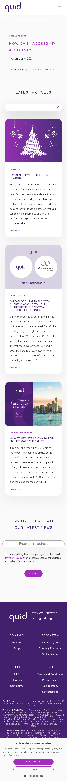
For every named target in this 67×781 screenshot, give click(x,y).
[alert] (33, 759)
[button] (33, 775)
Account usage (17, 36)
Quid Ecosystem (50, 642)
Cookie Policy (50, 686)
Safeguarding (50, 692)
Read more (14, 755)
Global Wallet (18, 295)
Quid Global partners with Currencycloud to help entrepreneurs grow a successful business (30, 306)
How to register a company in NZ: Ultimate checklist (32, 440)
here (51, 69)
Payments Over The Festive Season (30, 176)
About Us (16, 642)
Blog (17, 648)
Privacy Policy (13, 558)
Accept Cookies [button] (33, 761)
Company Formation (21, 432)
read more (15, 230)
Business (15, 169)
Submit (33, 574)
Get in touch (17, 680)
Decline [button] (33, 769)
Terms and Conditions (50, 674)
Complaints (17, 686)
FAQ (17, 674)
